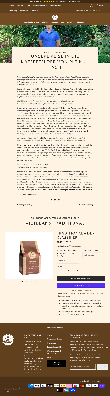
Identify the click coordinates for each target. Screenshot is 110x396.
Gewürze (54, 22)
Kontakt (11, 5)
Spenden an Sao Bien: (90, 250)
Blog (28, 5)
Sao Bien (35, 11)
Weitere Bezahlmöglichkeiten (80, 290)
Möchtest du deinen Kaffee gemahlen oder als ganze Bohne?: (66, 253)
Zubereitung (13, 11)
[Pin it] (58, 199)
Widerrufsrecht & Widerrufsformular (54, 352)
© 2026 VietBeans (11, 389)
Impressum (51, 343)
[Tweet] (54, 199)
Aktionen (80, 22)
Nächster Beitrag (86, 204)
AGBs (49, 358)
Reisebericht (32, 194)
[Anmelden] (92, 5)
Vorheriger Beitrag (24, 204)
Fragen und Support (55, 339)
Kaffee (44, 22)
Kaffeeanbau (24, 11)
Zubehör (70, 22)
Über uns (20, 5)
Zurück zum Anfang (55, 327)
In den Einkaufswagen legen (80, 278)
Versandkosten (75, 246)
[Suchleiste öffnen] (86, 5)
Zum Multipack (64, 296)
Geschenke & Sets (31, 22)
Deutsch (96, 10)
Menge (59, 266)
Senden (102, 367)
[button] (29, 255)
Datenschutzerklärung (56, 347)
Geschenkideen (55, 5)
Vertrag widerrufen (57, 363)
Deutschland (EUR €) (82, 10)
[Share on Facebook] (51, 199)
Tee (62, 22)
